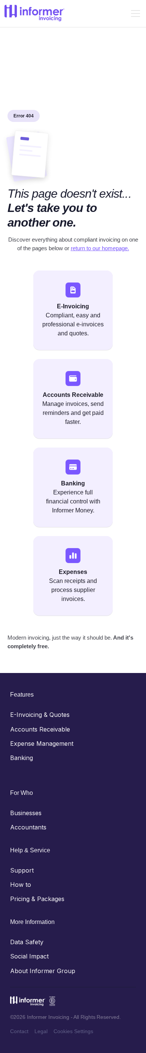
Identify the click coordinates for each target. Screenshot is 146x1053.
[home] (34, 13)
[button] (134, 14)
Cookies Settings (73, 1031)
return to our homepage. (100, 248)
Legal (41, 1031)
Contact (19, 1031)
